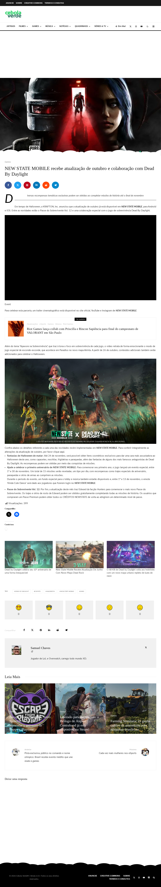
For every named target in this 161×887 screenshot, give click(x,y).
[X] (130, 26)
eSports (42, 324)
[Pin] (27, 185)
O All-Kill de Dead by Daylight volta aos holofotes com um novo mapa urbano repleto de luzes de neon (131, 573)
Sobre (19, 3)
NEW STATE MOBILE (131, 206)
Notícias (63, 26)
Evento (38, 591)
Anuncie (10, 3)
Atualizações (32, 324)
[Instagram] (136, 26)
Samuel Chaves (40, 648)
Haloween (51, 591)
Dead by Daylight (22, 591)
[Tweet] (17, 185)
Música (49, 26)
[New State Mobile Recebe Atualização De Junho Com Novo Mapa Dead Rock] (80, 554)
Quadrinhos (81, 26)
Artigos (11, 26)
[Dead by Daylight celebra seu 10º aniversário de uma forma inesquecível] (29, 554)
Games (35, 26)
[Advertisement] (80, 54)
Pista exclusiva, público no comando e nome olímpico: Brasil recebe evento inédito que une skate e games (49, 755)
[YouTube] (141, 26)
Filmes (22, 26)
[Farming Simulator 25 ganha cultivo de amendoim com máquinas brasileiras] (32, 708)
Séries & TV (100, 26)
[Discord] (148, 878)
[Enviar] (46, 185)
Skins (82, 591)
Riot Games (68, 324)
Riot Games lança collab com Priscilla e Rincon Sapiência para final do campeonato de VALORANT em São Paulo (82, 330)
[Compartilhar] (8, 185)
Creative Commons (33, 3)
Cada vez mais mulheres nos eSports (117, 751)
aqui (62, 452)
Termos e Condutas (54, 3)
